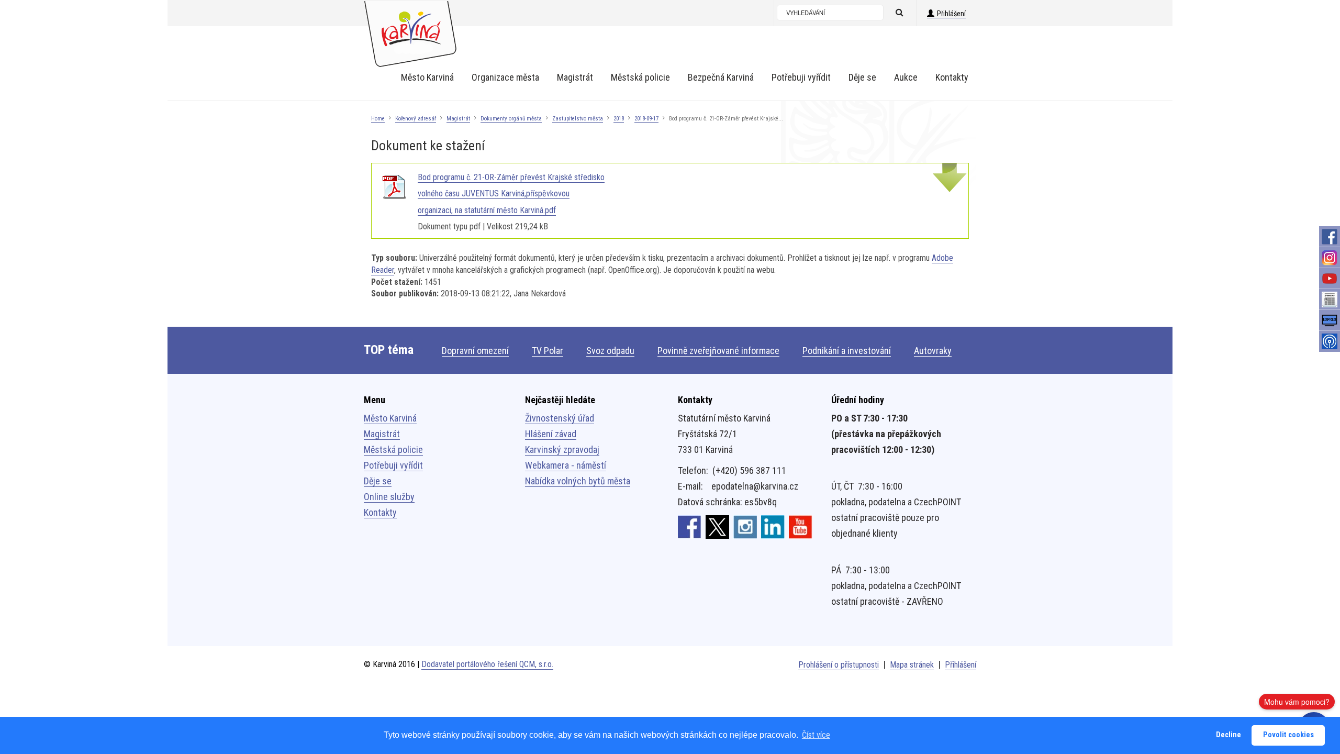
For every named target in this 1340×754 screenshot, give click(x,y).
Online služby (389, 496)
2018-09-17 (646, 118)
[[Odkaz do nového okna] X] (717, 526)
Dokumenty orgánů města (511, 118)
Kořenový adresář (415, 118)
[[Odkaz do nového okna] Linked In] (773, 526)
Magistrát (458, 118)
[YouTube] (1329, 278)
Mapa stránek (912, 665)
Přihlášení (951, 13)
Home (378, 118)
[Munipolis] (1329, 341)
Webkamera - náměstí (565, 465)
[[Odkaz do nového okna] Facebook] (689, 526)
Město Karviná (390, 418)
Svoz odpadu (610, 350)
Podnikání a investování (846, 350)
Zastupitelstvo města (577, 118)
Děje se (378, 480)
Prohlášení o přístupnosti (838, 665)
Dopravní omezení (475, 350)
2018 (618, 118)
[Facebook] (1329, 237)
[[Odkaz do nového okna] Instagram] (745, 526)
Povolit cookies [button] (1288, 734)
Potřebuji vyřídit (393, 465)
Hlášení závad (550, 433)
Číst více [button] (816, 735)
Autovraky (933, 350)
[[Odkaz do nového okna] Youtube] (800, 526)
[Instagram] (1329, 257)
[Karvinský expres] (1329, 320)
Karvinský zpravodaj (562, 449)
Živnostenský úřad (559, 418)
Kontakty (380, 512)
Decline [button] (1228, 734)
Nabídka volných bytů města (577, 480)
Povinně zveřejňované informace (718, 350)
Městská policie (393, 449)
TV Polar (547, 350)
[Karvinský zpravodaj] (1329, 299)
